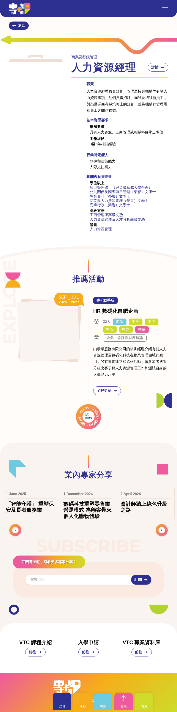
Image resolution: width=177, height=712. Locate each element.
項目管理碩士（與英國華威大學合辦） (121, 188)
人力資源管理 (101, 229)
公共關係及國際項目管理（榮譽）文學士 (123, 192)
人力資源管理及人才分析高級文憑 (117, 219)
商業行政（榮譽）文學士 (110, 205)
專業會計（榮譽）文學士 (110, 196)
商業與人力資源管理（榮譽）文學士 (119, 201)
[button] (165, 8)
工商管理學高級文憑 (106, 215)
